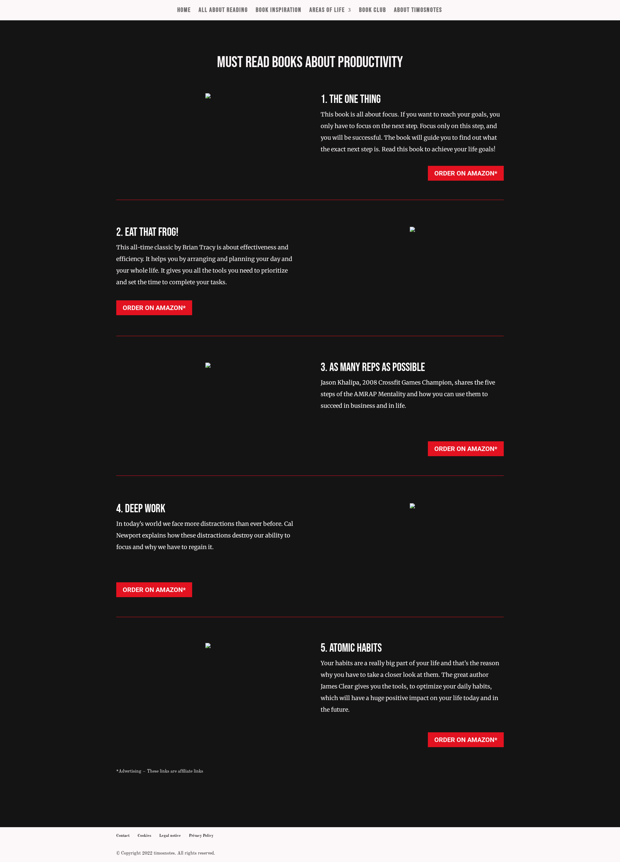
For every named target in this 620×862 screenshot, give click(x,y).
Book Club (372, 11)
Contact (122, 836)
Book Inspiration (279, 11)
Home (184, 11)
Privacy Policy (201, 836)
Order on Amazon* (465, 173)
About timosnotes (418, 11)
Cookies (144, 836)
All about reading (223, 11)
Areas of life (327, 11)
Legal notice (170, 836)
